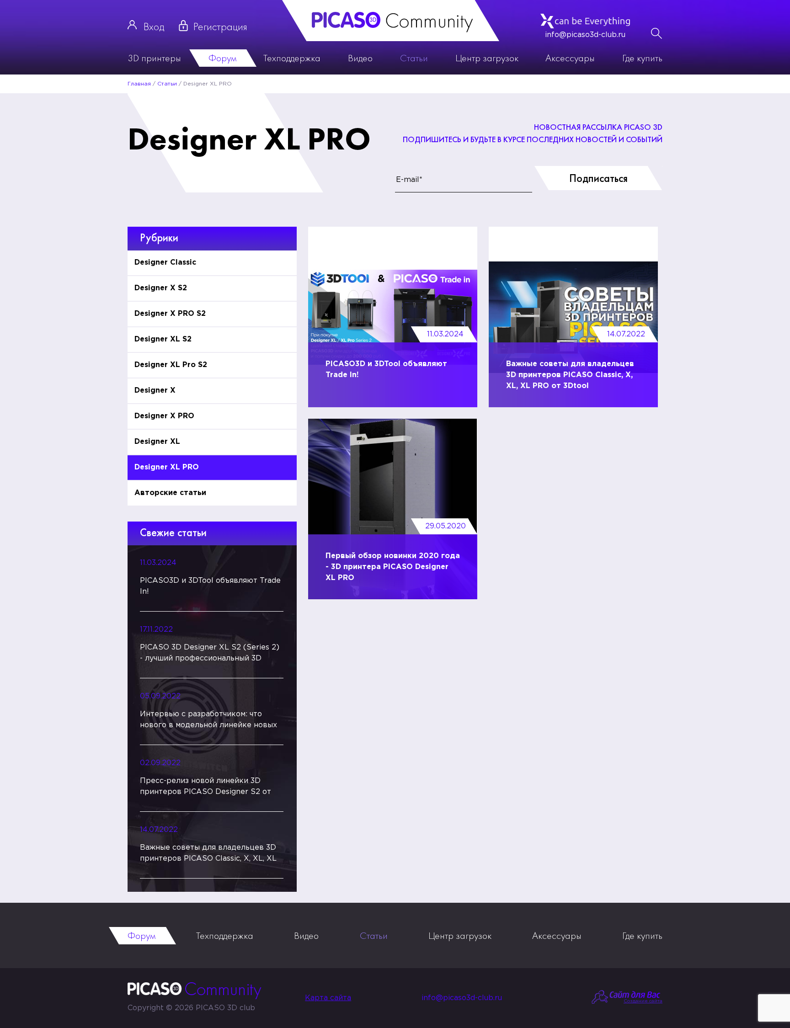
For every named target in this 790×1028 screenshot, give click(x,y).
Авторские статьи (170, 493)
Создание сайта (643, 1001)
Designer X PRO (164, 416)
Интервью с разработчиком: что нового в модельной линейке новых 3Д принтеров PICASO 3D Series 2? (208, 721)
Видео (360, 57)
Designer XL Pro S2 (170, 365)
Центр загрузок (486, 57)
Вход (154, 26)
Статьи (414, 57)
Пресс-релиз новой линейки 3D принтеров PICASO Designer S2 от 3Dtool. (205, 788)
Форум (222, 57)
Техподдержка (291, 57)
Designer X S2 (160, 288)
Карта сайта (328, 998)
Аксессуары (570, 57)
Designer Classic (165, 262)
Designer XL (157, 441)
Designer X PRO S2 (170, 313)
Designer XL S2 (163, 339)
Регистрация (220, 26)
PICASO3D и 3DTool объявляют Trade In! (210, 586)
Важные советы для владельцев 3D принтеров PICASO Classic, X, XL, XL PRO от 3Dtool (208, 854)
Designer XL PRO (166, 467)
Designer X (155, 390)
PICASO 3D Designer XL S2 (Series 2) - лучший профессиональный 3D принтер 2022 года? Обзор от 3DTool (210, 654)
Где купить (642, 57)
